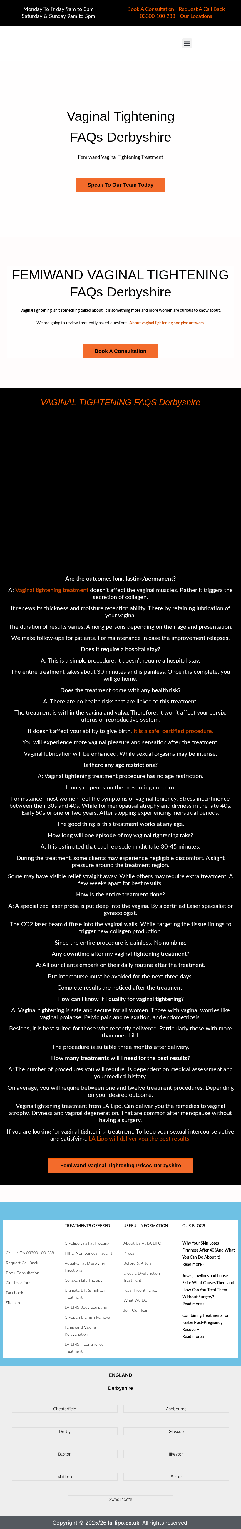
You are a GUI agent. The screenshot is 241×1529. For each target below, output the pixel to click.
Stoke (176, 1476)
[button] (187, 43)
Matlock (64, 1476)
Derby (65, 1431)
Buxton (64, 1453)
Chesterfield (64, 1408)
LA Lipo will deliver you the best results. (139, 1139)
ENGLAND (120, 1375)
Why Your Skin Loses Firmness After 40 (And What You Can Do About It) (208, 1250)
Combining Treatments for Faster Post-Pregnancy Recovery (205, 1323)
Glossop (176, 1431)
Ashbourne (176, 1408)
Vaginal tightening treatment (51, 590)
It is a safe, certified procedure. (173, 731)
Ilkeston (176, 1453)
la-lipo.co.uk (123, 1523)
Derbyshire (120, 1388)
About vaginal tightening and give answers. (167, 323)
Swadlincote (120, 1499)
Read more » (193, 1265)
